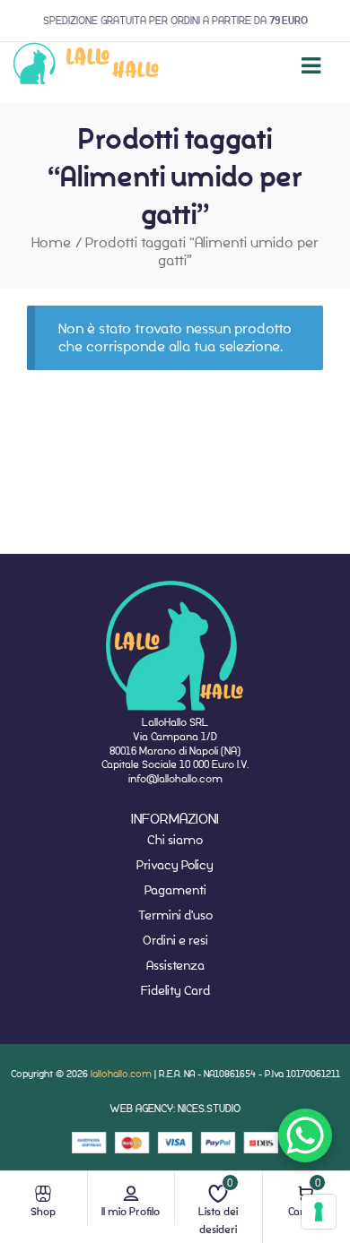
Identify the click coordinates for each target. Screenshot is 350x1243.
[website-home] (86, 66)
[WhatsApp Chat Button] (305, 1135)
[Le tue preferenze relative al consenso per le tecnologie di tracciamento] (319, 1212)
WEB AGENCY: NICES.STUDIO (175, 1108)
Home (51, 242)
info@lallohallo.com (175, 778)
